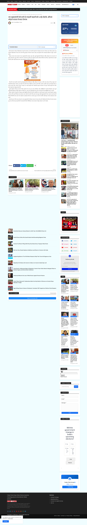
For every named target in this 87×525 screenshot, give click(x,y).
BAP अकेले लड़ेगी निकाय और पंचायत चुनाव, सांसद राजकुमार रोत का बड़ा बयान (72, 182)
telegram (75, 250)
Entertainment (38, 1)
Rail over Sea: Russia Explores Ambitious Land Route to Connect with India (31, 250)
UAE (39, 4)
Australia (58, 4)
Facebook (17, 165)
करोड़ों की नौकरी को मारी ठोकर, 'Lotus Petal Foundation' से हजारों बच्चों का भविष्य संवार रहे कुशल (35, 9)
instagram (66, 244)
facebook (66, 240)
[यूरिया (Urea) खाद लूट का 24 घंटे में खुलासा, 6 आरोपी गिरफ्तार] (63, 170)
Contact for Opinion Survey (57, 501)
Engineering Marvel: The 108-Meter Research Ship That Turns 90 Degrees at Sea (32, 256)
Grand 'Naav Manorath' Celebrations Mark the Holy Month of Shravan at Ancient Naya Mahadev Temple (34, 282)
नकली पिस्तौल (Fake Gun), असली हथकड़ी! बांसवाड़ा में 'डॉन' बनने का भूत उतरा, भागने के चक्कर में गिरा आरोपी (72, 163)
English (71, 45)
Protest (70, 1)
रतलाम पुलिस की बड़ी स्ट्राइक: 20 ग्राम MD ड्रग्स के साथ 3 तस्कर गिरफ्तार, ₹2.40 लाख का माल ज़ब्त (72, 188)
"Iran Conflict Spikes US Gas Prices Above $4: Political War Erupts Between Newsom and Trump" (74, 322)
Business (47, 1)
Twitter (24, 165)
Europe (43, 4)
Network (24, 1)
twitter (75, 240)
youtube (66, 247)
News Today (18, 514)
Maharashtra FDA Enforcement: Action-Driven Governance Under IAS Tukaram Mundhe (64, 340)
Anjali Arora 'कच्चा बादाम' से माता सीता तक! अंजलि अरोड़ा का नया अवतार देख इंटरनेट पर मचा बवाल (72, 156)
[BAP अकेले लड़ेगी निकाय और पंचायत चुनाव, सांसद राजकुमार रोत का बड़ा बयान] (63, 182)
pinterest (75, 247)
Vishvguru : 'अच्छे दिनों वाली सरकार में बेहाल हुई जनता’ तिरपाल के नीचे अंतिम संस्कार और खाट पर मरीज (69, 143)
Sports (28, 1)
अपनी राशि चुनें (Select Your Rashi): (69, 47)
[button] (78, 4)
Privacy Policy (69, 515)
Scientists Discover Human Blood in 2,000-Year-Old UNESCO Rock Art (30, 231)
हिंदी (67, 45)
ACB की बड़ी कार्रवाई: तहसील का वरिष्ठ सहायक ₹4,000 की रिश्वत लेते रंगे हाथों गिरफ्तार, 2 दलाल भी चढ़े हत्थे (16, 190)
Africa (52, 4)
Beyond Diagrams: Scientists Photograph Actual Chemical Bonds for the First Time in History (74, 340)
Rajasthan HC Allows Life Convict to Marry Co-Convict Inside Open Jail (30, 262)
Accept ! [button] (6, 521)
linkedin (75, 244)
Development (65, 1)
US (32, 4)
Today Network (76, 515)
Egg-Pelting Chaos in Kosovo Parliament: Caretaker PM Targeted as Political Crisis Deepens (35, 288)
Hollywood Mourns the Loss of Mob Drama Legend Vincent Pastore (29, 275)
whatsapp (66, 250)
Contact (16, 1)
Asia (48, 4)
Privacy (20, 1)
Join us (52, 503)
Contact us (63, 515)
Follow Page (70, 486)
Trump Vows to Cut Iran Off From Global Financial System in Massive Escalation (48, 189)
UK (35, 4)
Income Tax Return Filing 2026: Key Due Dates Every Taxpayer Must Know (31, 243)
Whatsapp (30, 165)
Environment (59, 1)
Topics (28, 4)
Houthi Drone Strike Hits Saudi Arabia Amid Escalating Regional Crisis (30, 237)
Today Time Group (34, 517)
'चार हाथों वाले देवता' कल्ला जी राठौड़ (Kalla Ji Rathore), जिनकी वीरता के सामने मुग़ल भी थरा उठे (72, 176)
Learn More (10, 518)
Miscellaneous (65, 4)
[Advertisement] (33, 31)
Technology (52, 1)
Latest (23, 4)
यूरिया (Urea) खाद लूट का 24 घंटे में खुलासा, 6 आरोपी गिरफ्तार (72, 170)
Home (8, 1)
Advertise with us (54, 499)
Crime (32, 1)
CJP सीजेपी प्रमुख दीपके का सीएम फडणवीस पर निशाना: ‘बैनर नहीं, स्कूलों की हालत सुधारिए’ (72, 194)
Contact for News (55, 497)
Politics (43, 1)
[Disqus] (32, 317)
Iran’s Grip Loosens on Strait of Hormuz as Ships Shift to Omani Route (74, 304)
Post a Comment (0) (32, 298)
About (12, 1)
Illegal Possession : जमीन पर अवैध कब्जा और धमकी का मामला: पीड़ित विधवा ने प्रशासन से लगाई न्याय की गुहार (65, 322)
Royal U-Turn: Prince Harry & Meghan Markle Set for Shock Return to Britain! (32, 189)
